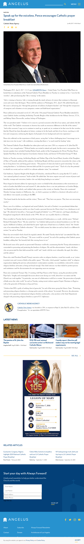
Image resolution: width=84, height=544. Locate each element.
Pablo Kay (32, 460)
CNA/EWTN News (39, 90)
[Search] (65, 4)
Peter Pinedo (6, 460)
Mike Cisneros (59, 460)
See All (75, 356)
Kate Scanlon (33, 348)
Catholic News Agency (11, 23)
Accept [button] (77, 540)
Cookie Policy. (41, 540)
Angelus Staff (7, 345)
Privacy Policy (30, 540)
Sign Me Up (7, 500)
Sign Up (54, 503)
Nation (6, 12)
